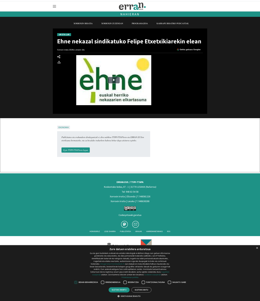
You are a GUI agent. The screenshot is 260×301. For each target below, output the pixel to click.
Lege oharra (110, 231)
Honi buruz (95, 231)
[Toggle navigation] (54, 6)
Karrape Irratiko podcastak (173, 23)
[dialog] (130, 273)
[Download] (60, 62)
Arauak (138, 231)
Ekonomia (63, 127)
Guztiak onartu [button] (119, 290)
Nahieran (129, 14)
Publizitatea (125, 231)
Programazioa (140, 23)
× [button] (257, 248)
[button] (130, 296)
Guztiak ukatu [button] (141, 290)
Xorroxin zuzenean (112, 23)
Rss (168, 231)
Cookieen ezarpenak (152, 274)
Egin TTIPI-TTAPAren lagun (75, 150)
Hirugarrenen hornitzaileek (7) (112, 264)
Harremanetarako (154, 231)
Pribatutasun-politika (130, 277)
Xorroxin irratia (83, 23)
